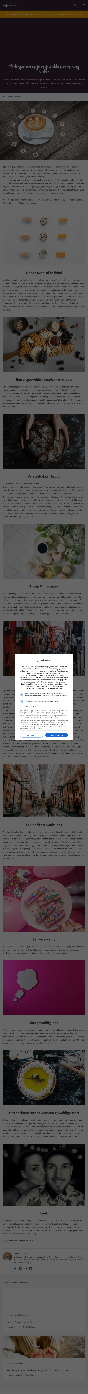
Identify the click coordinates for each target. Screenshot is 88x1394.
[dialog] (44, 697)
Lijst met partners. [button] (52, 717)
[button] (44, 706)
